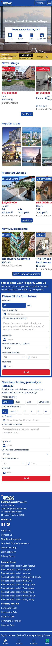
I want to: (6, 300)
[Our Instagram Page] (8, 524)
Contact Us (6, 534)
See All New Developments (26, 273)
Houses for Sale (9, 612)
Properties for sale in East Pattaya (18, 565)
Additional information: (12, 424)
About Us (5, 530)
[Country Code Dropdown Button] (23, 463)
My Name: (6, 335)
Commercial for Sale (11, 620)
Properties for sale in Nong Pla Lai (18, 595)
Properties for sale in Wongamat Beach (21, 576)
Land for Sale (7, 625)
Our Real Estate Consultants (15, 543)
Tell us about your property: (14, 318)
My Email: (6, 361)
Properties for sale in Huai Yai (16, 569)
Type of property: (9, 310)
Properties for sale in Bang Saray (17, 599)
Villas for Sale (8, 616)
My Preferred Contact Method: (15, 343)
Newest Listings (9, 547)
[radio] (14, 305)
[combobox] (14, 357)
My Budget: (7, 416)
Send (26, 372)
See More (27, 114)
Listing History (8, 551)
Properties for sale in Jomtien (16, 573)
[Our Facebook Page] (3, 524)
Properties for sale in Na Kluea (16, 580)
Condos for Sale (9, 607)
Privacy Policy (8, 556)
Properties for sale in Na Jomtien (17, 591)
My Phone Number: (10, 352)
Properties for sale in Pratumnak (17, 588)
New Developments (11, 539)
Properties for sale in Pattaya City (18, 584)
